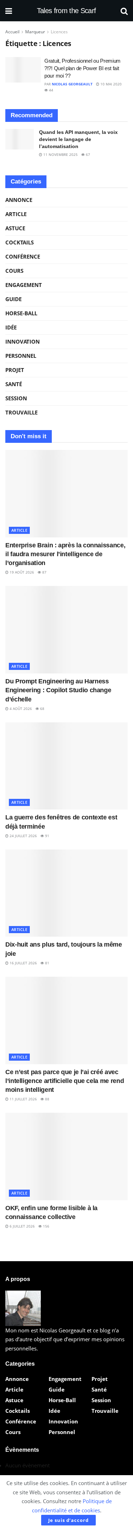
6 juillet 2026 (22, 1226)
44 (50, 90)
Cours (14, 270)
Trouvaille (21, 412)
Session (16, 398)
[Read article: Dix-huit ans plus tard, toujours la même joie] (66, 893)
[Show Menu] (8, 10)
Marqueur (35, 32)
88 (46, 1098)
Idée (11, 327)
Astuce (15, 228)
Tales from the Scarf (66, 10)
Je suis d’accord (68, 1520)
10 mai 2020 (110, 83)
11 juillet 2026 (23, 1098)
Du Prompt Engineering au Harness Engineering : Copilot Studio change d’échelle (58, 690)
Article (16, 214)
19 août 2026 (21, 572)
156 (45, 1226)
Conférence (22, 256)
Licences (59, 32)
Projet (14, 369)
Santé (13, 384)
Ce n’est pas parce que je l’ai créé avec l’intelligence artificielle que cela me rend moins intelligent (64, 1080)
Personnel (20, 355)
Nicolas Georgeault (72, 83)
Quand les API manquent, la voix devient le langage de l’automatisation (78, 139)
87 (43, 572)
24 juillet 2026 (23, 835)
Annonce (18, 199)
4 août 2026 (20, 708)
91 (46, 835)
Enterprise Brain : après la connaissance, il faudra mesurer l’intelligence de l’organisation (65, 554)
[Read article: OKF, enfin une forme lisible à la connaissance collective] (66, 1156)
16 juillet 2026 (23, 962)
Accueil (12, 32)
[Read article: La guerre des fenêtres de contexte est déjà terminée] (66, 766)
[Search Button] (124, 10)
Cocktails (19, 242)
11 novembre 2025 (60, 154)
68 (41, 708)
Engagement (23, 284)
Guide (13, 299)
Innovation (22, 341)
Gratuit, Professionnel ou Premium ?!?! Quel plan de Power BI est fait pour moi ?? (82, 68)
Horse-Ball (21, 313)
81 (46, 962)
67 (87, 154)
